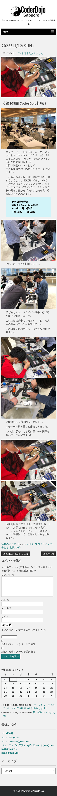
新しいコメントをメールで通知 (18, 644)
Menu (6, 31)
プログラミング (43, 544)
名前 (5, 600)
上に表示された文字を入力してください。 (24, 630)
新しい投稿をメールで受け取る (18, 651)
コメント (7, 574)
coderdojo (29, 544)
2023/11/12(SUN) (10, 737)
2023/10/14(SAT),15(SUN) (16, 553)
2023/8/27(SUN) (10, 752)
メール (6, 608)
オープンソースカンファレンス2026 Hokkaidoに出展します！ (29, 706)
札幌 (12, 547)
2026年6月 (48, 553)
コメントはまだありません (28, 53)
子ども (5, 547)
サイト (5, 616)
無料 (18, 547)
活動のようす (8, 544)
